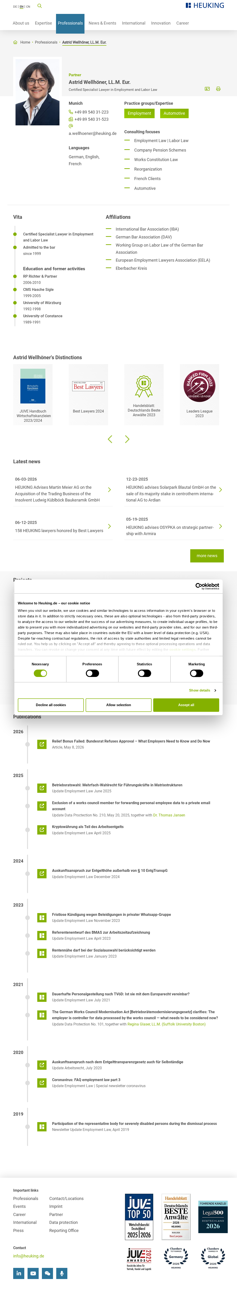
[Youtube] (33, 1273)
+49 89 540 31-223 (91, 112)
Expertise (43, 23)
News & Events (102, 23)
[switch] (92, 673)
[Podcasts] (61, 1273)
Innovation (161, 23)
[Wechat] (47, 1273)
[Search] (39, 5)
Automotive (174, 113)
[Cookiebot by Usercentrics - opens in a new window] (199, 586)
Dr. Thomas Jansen (169, 815)
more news (207, 555)
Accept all (186, 705)
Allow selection (118, 705)
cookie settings (182, 649)
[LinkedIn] (18, 1273)
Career (182, 23)
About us (21, 23)
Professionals (70, 23)
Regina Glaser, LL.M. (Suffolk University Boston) (167, 1024)
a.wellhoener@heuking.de (91, 133)
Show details (199, 690)
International (133, 23)
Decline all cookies (51, 705)
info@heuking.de (28, 1256)
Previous (110, 439)
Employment (139, 113)
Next (126, 439)
